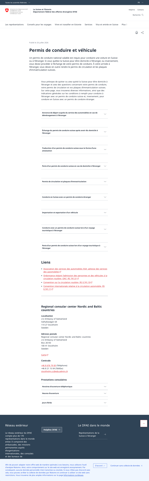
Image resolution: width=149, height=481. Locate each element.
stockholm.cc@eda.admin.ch (54, 371)
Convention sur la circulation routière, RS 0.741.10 (66, 282)
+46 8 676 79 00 (48, 365)
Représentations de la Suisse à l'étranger (89, 434)
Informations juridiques (73, 475)
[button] (14, 24)
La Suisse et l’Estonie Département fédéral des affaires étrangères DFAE (55, 10)
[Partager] (142, 32)
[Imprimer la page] (136, 32)
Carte (43, 355)
